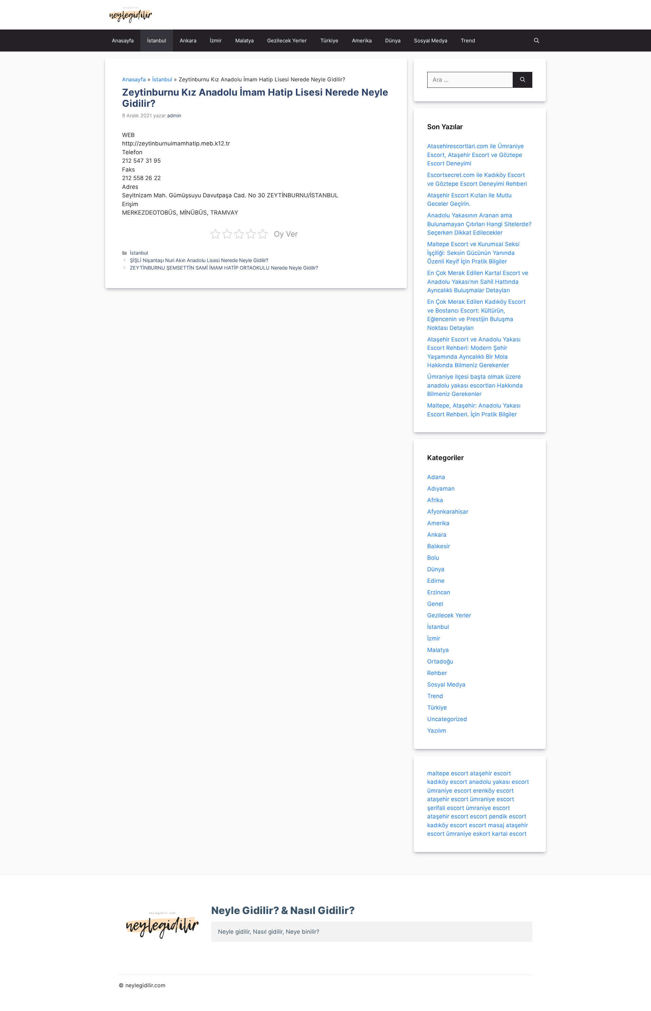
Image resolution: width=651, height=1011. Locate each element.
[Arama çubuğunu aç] (536, 40)
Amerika (362, 40)
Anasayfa (123, 40)
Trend (468, 40)
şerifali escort (445, 808)
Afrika (435, 500)
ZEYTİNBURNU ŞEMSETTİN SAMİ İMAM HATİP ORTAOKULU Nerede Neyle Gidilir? (224, 268)
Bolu (433, 557)
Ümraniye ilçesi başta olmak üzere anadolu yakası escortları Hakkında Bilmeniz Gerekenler (475, 385)
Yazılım (436, 730)
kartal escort (509, 833)
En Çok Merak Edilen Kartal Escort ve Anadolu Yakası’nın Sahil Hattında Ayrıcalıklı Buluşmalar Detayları (477, 282)
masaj (496, 825)
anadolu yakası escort (499, 781)
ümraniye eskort (468, 833)
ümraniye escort (449, 790)
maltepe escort (447, 773)
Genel (435, 603)
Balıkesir (438, 546)
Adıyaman (441, 488)
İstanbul (156, 40)
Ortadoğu (440, 661)
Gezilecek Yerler (287, 40)
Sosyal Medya (430, 40)
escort (478, 816)
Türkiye (329, 40)
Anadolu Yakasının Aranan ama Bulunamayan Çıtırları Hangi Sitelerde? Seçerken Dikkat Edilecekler (479, 224)
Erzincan (438, 592)
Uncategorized (447, 719)
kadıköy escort (447, 781)
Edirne (436, 580)
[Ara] (522, 80)
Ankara (188, 40)
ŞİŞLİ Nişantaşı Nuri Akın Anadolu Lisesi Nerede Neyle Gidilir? (199, 260)
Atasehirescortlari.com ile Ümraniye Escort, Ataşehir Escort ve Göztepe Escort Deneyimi (475, 155)
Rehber (437, 673)
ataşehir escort (490, 773)
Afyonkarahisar (447, 511)
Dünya (392, 40)
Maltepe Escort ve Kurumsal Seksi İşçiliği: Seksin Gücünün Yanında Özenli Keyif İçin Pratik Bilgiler (473, 253)
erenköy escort (493, 790)
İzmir (216, 40)
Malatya (244, 40)
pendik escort (507, 816)
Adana (436, 477)
